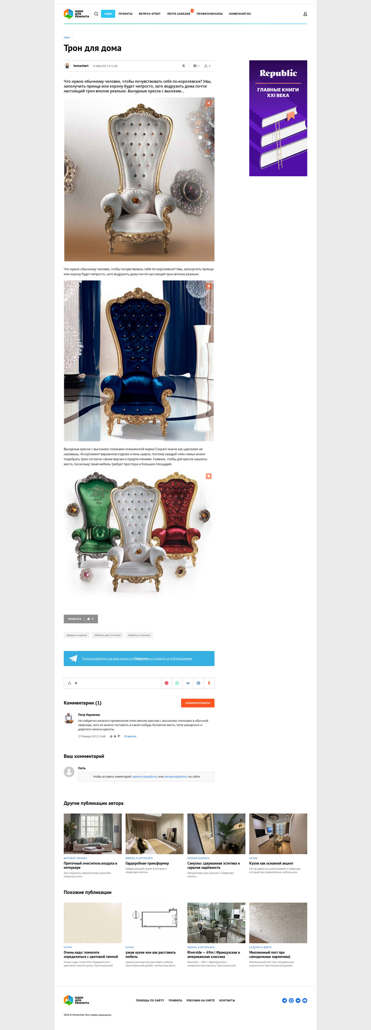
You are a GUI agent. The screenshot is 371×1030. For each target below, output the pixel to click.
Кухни (253, 858)
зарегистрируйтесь (145, 776)
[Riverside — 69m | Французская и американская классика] (216, 935)
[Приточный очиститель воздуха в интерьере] (93, 846)
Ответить (130, 736)
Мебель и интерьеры (139, 858)
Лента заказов (179, 13)
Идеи (108, 13)
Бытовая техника (75, 858)
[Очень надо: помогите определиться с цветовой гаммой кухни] (93, 935)
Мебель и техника (139, 635)
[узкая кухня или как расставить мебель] (155, 935)
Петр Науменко (89, 715)
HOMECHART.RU (240, 13)
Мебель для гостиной (108, 635)
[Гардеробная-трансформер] (155, 846)
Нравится (81, 619)
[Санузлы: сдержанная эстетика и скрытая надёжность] (216, 846)
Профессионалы (210, 13)
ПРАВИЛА (175, 1000)
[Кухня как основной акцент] (278, 846)
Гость (81, 768)
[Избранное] (183, 65)
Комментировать (198, 703)
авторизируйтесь (176, 776)
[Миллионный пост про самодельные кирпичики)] (278, 935)
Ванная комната (198, 858)
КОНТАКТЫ (227, 1000)
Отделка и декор (260, 947)
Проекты (125, 13)
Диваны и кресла (77, 635)
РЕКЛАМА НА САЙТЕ (201, 1000)
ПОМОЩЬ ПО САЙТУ (150, 1000)
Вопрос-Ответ (150, 13)
